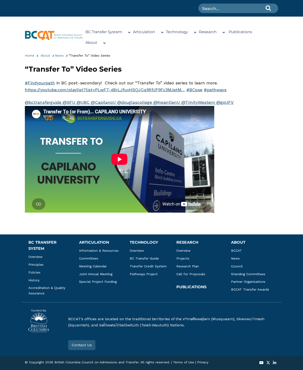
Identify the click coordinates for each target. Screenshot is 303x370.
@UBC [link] (84, 102)
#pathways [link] (215, 89)
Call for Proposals (190, 274)
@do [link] (121, 102)
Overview (35, 257)
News (59, 55)
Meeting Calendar (93, 266)
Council (237, 266)
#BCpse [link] (194, 89)
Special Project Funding (98, 281)
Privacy (202, 362)
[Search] (268, 8)
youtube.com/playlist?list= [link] (105, 89)
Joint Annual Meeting (95, 274)
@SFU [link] (70, 102)
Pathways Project (144, 274)
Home (29, 55)
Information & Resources (99, 250)
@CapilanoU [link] (104, 102)
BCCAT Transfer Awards (250, 289)
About (91, 42)
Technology (177, 32)
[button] (261, 363)
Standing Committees (248, 274)
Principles (36, 264)
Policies (34, 272)
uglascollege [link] (139, 102)
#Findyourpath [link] (40, 82)
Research (208, 32)
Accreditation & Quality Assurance (47, 290)
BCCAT (236, 250)
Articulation (144, 32)
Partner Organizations (248, 281)
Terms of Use (183, 362)
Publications (240, 32)
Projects (182, 258)
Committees (88, 258)
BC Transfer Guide (144, 258)
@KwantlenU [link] (167, 102)
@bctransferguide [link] (44, 102)
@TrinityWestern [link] (198, 102)
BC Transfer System (103, 32)
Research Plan (187, 266)
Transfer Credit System (148, 266)
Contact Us (82, 345)
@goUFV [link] (225, 102)
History (34, 280)
